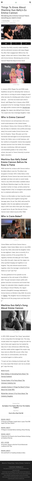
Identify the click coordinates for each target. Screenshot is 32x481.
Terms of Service (19, 463)
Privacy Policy (11, 463)
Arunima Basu (6, 20)
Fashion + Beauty (5, 419)
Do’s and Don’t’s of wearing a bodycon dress (13, 452)
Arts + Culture (5, 442)
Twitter (5, 295)
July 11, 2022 (16, 20)
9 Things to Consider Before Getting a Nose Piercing (15, 429)
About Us (4, 463)
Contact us (27, 463)
